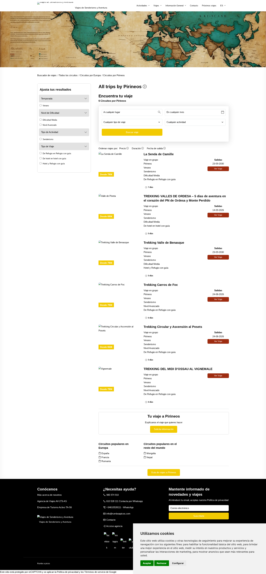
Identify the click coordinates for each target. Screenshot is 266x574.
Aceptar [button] (147, 563)
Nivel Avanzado (49, 125)
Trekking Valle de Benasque (164, 242)
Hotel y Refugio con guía (53, 163)
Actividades (142, 5)
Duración (136, 148)
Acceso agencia (114, 526)
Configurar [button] (178, 563)
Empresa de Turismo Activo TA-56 (54, 507)
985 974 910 (112, 495)
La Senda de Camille (159, 154)
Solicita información (163, 429)
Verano (45, 105)
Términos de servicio (94, 572)
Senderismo (47, 139)
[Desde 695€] (119, 196)
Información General (174, 5)
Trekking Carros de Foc (161, 284)
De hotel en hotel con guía (54, 158)
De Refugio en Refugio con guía (56, 153)
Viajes (156, 5)
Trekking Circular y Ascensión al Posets (173, 326)
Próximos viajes (209, 5)
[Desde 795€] (119, 154)
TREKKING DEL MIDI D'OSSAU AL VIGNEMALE (178, 369)
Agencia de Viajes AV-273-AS (52, 501)
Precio (122, 148)
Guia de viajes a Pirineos (163, 472)
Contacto (194, 5)
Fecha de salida (155, 148)
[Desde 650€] (119, 328)
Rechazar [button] (162, 563)
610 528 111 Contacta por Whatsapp (124, 501)
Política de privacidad (217, 500)
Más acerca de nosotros (49, 495)
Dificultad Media (49, 120)
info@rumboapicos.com (118, 513)
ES (221, 5)
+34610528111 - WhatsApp (119, 507)
